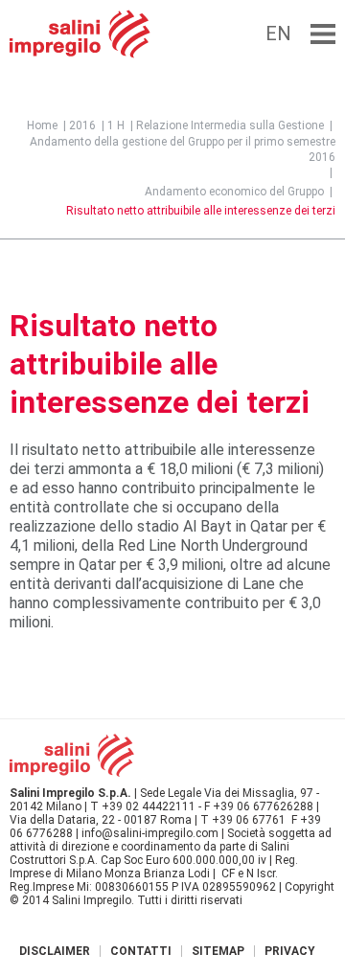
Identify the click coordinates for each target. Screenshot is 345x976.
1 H (116, 125)
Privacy (289, 951)
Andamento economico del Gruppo (234, 191)
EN (278, 33)
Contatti (141, 951)
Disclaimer (54, 951)
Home (42, 125)
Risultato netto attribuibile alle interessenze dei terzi (200, 210)
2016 (82, 125)
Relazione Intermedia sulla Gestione (230, 125)
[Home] (80, 34)
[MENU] (322, 34)
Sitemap (218, 951)
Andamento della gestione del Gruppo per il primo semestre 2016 (182, 149)
